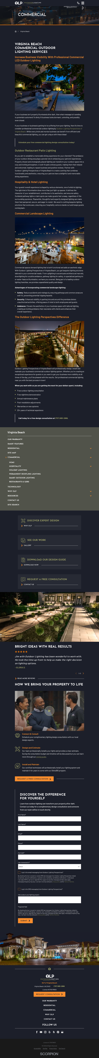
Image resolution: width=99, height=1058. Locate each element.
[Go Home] (15, 31)
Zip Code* (21, 853)
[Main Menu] (82, 3)
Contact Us (49, 1019)
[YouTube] (41, 1032)
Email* (20, 834)
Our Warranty (49, 1001)
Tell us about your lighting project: (29, 895)
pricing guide (41, 757)
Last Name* (22, 824)
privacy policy (56, 882)
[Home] (28, 3)
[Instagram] (45, 1032)
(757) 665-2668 (59, 986)
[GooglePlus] (62, 1032)
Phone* (20, 843)
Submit (23, 921)
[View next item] (83, 673)
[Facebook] (37, 1032)
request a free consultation (32, 779)
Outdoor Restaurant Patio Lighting (35, 150)
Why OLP (49, 1015)
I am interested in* (24, 862)
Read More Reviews (26, 678)
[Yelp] (49, 1032)
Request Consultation (48, 994)
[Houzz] (54, 1032)
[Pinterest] (58, 1032)
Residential (49, 1005)
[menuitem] (47, 439)
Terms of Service (69, 882)
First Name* (22, 815)
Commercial (49, 1010)
